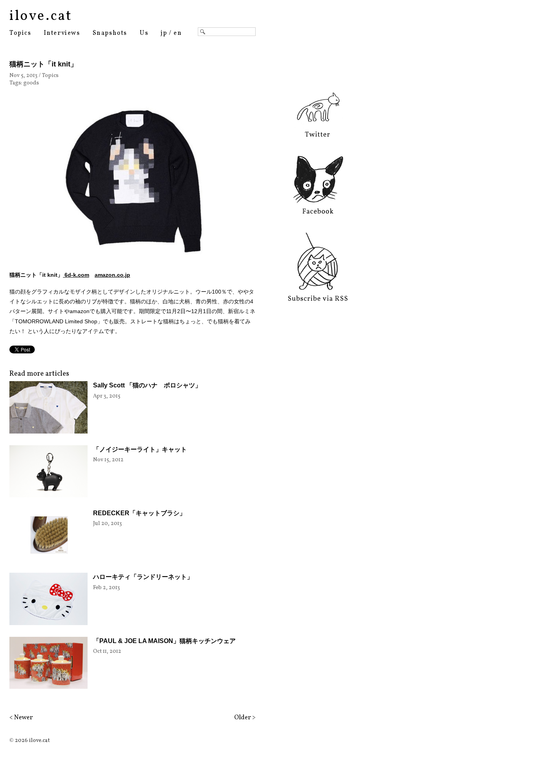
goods (31, 83)
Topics (20, 33)
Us (144, 33)
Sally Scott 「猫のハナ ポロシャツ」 (147, 385)
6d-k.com (76, 275)
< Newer (21, 717)
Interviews (62, 33)
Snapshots (110, 33)
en (178, 33)
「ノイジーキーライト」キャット (140, 449)
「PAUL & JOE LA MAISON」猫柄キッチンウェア (164, 641)
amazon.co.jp (112, 275)
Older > (245, 717)
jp (164, 33)
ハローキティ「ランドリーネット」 (143, 576)
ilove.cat (40, 16)
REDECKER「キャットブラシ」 (139, 513)
